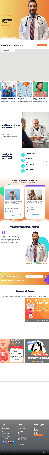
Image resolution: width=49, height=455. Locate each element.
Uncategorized (39, 296)
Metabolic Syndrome (13, 296)
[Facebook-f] (41, 452)
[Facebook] (3, 442)
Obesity (19, 296)
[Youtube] (8, 442)
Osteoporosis (24, 296)
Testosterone (29, 296)
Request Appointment (38, 434)
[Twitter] (6, 442)
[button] (41, 428)
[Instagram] (11, 442)
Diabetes (6, 296)
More (35, 433)
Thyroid (34, 296)
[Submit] (45, 276)
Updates (44, 296)
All (3, 296)
